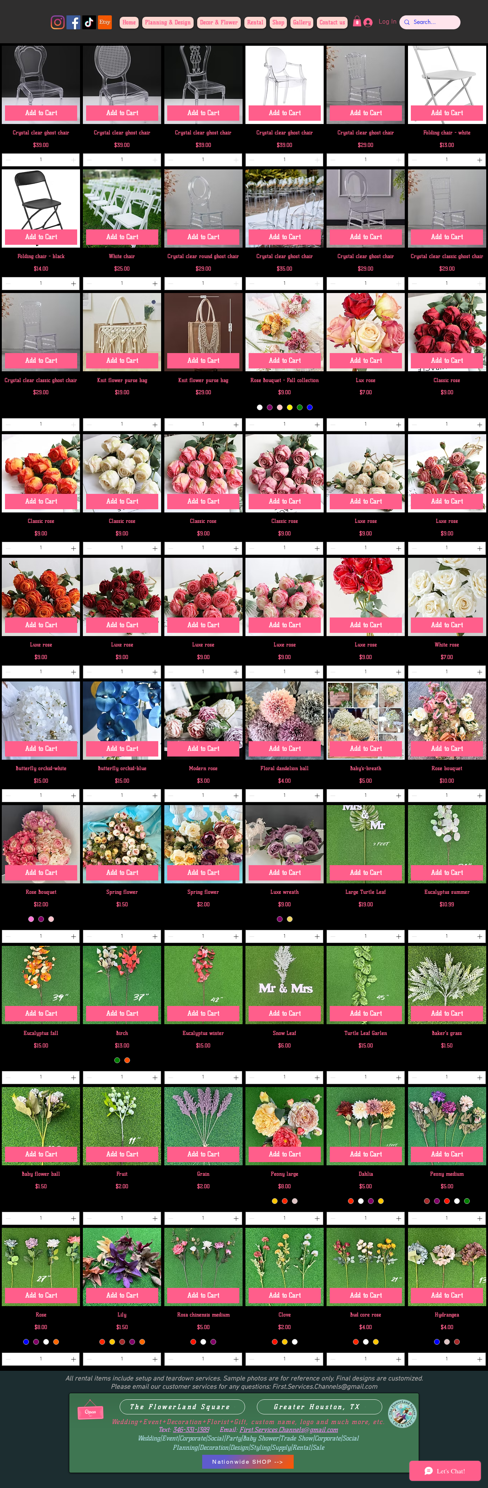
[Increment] (74, 160)
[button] (357, 21)
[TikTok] (89, 22)
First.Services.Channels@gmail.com (324, 1387)
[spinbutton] (41, 160)
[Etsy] (105, 22)
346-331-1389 (191, 1430)
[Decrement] (7, 160)
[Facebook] (73, 22)
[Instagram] (58, 22)
